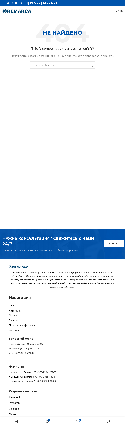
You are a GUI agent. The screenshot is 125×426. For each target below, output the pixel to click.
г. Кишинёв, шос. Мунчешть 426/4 (26, 344)
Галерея (14, 320)
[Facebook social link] (4, 3)
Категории (15, 310)
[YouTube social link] (16, 3)
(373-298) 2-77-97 (46, 372)
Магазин (14, 315)
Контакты (14, 330)
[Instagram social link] (12, 3)
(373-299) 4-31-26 (46, 381)
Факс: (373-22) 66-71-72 (22, 353)
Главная (14, 305)
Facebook (15, 397)
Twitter (13, 414)
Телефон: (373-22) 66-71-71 (24, 348)
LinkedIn (14, 408)
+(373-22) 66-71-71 (41, 3)
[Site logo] (17, 10)
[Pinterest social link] (21, 3)
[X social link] (8, 3)
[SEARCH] (91, 65)
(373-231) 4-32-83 (47, 376)
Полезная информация (23, 325)
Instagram (14, 403)
